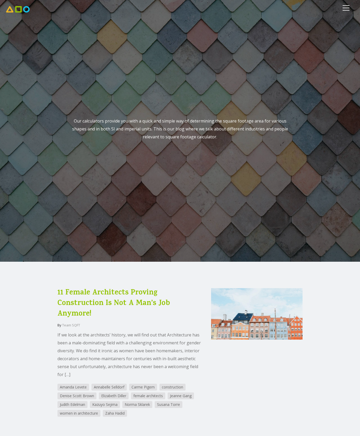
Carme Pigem (143, 387)
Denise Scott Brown (77, 395)
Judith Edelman (72, 404)
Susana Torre (168, 404)
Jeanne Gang (181, 395)
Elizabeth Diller (113, 395)
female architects (148, 395)
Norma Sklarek (137, 404)
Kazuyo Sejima (105, 404)
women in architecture (79, 413)
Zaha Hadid (115, 413)
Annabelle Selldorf (109, 387)
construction (172, 387)
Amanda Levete (73, 387)
